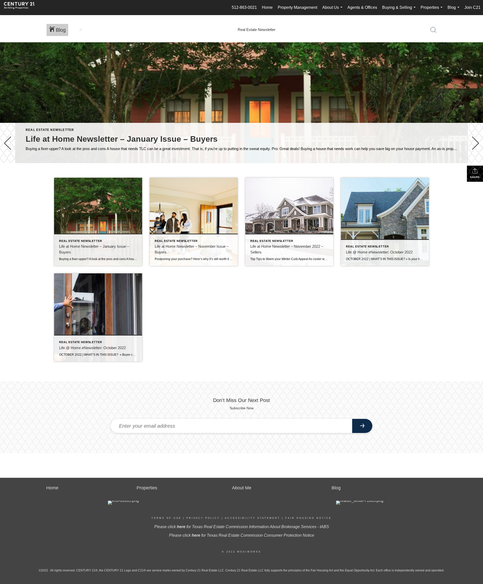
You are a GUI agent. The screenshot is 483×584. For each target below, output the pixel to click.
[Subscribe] (362, 426)
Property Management (297, 7)
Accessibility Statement (252, 518)
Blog (454, 10)
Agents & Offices (362, 7)
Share (475, 177)
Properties (433, 10)
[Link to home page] (22, 7)
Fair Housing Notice (308, 518)
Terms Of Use (166, 518)
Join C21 (472, 7)
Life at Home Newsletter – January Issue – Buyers (122, 138)
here (181, 527)
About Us (333, 10)
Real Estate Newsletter (50, 130)
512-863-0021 (244, 7)
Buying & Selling (400, 10)
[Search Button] (433, 30)
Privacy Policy (203, 518)
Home (267, 7)
